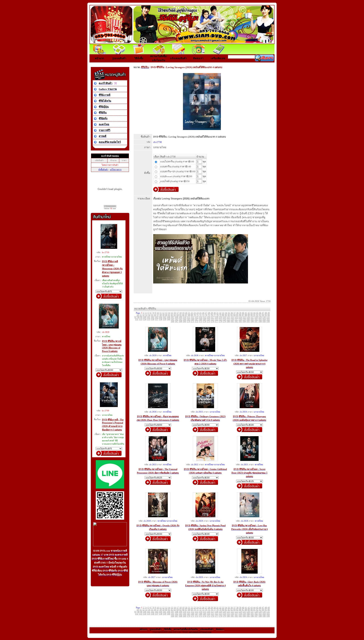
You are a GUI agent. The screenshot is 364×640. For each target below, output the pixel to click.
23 (195, 313)
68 (189, 315)
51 (141, 315)
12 (163, 313)
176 (212, 321)
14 (169, 313)
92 (257, 315)
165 (268, 319)
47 (263, 313)
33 (223, 313)
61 (169, 315)
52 (143, 315)
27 (206, 313)
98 (138, 317)
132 (136, 319)
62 (172, 315)
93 (260, 315)
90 (251, 315)
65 (180, 315)
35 (229, 313)
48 (266, 313)
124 (240, 317)
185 (248, 321)
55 (152, 315)
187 (256, 321)
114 (200, 317)
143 (180, 319)
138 (160, 319)
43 (251, 313)
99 (141, 317)
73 (203, 315)
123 (236, 317)
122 (232, 317)
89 (249, 315)
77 (214, 315)
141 (172, 319)
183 (240, 321)
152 (216, 319)
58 (160, 315)
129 (260, 317)
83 (232, 315)
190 (268, 321)
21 (189, 313)
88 (246, 315)
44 (254, 313)
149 (204, 319)
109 (180, 317)
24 (197, 313)
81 (226, 315)
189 (264, 321)
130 (264, 317)
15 (172, 313)
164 (264, 319)
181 (232, 321)
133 (140, 319)
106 (168, 317)
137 (156, 319)
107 (172, 317)
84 (234, 315)
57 (158, 315)
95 (266, 315)
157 (236, 319)
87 (243, 315)
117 (212, 317)
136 (152, 319)
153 (220, 319)
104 (160, 317)
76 (212, 315)
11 (160, 313)
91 (254, 315)
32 (220, 313)
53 (146, 315)
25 (200, 313)
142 (176, 319)
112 (192, 317)
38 (237, 313)
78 (217, 315)
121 (228, 317)
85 (237, 315)
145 (188, 319)
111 (188, 317)
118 (216, 317)
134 (144, 319)
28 (209, 313)
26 (203, 313)
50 (138, 315)
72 (200, 315)
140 (168, 319)
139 (164, 319)
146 (192, 319)
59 (163, 315)
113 (196, 317)
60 (166, 315)
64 (178, 315)
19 (183, 313)
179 (224, 321)
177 (216, 321)
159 (244, 319)
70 (195, 315)
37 (234, 313)
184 (244, 321)
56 (155, 315)
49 (269, 313)
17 (178, 313)
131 (268, 317)
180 (228, 321)
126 (248, 317)
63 (175, 315)
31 (217, 313)
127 (252, 317)
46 (260, 313)
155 (228, 319)
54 (149, 315)
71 (197, 315)
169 (184, 321)
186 (252, 321)
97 (135, 317)
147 (196, 319)
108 (176, 317)
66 (183, 315)
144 (184, 319)
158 (240, 319)
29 (212, 313)
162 (256, 319)
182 (236, 321)
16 (175, 313)
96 (269, 315)
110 (184, 317)
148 (200, 319)
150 (208, 319)
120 (224, 317)
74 (206, 315)
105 (164, 317)
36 (232, 313)
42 (249, 313)
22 (192, 313)
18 (180, 313)
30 (214, 313)
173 (200, 321)
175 (208, 321)
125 (244, 317)
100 (144, 317)
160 (248, 319)
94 (263, 315)
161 (252, 319)
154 (224, 319)
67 (186, 315)
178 (220, 321)
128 (256, 317)
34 (226, 313)
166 (172, 321)
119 (220, 317)
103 (156, 317)
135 (148, 319)
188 (260, 321)
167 (176, 321)
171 (192, 321)
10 (158, 313)
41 (246, 313)
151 (212, 319)
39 (240, 313)
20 (186, 313)
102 (152, 317)
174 (204, 321)
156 (232, 319)
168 (180, 321)
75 (209, 315)
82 (229, 315)
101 (148, 317)
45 (257, 313)
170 (188, 321)
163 (260, 319)
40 (243, 313)
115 (204, 317)
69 (192, 315)
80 (223, 315)
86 (240, 315)
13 (166, 313)
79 (220, 315)
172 (196, 321)
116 (208, 317)
